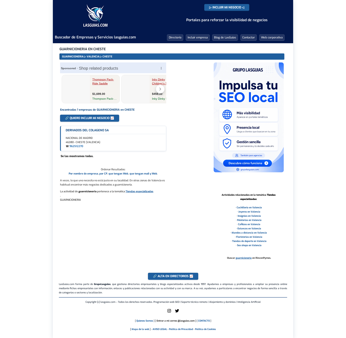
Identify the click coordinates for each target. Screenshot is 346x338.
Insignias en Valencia (249, 216)
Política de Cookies (205, 329)
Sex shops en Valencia (249, 245)
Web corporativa (272, 37)
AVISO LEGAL (160, 329)
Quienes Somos (144, 320)
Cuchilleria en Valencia (249, 207)
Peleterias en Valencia (249, 220)
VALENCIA (93, 56)
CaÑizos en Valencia (249, 224)
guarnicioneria (244, 258)
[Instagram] (169, 312)
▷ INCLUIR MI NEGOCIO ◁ (226, 7)
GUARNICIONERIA (72, 56)
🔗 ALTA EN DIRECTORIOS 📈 (173, 276)
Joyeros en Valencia (249, 211)
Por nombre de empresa (83, 173)
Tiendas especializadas (139, 191)
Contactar (248, 37)
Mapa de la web (140, 329)
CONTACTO (204, 320)
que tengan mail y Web (143, 173)
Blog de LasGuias (225, 37)
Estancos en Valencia (249, 228)
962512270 (76, 146)
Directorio (175, 37)
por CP (103, 173)
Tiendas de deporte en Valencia (249, 241)
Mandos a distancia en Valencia (249, 232)
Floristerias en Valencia (249, 237)
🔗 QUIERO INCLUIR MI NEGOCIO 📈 (89, 118)
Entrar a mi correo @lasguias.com (176, 320)
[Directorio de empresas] (95, 29)
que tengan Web (118, 173)
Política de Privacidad (181, 329)
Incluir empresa (198, 37)
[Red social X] (177, 312)
